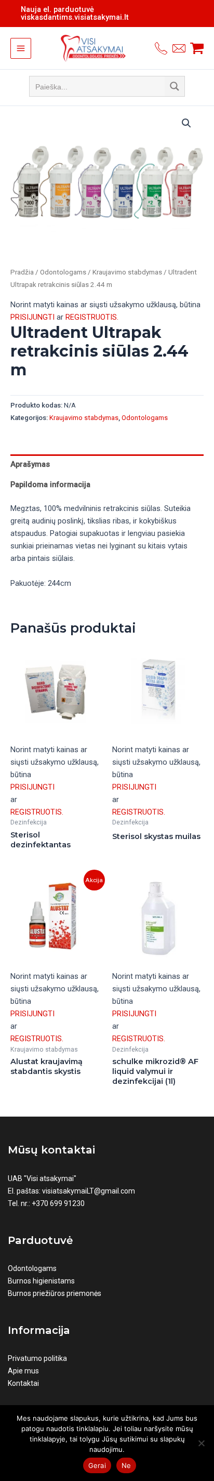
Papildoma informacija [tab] (50, 484)
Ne (126, 1465)
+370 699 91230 (58, 1203)
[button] (186, 123)
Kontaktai (23, 1383)
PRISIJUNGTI (32, 317)
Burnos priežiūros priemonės (54, 1293)
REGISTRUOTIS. (91, 317)
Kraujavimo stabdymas (127, 272)
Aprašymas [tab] (30, 464)
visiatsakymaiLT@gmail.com (88, 1191)
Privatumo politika (37, 1358)
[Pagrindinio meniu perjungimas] (20, 48)
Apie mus (23, 1371)
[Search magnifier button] (174, 86)
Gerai (97, 1465)
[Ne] (201, 1443)
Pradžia (22, 272)
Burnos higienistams (41, 1281)
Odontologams (63, 272)
